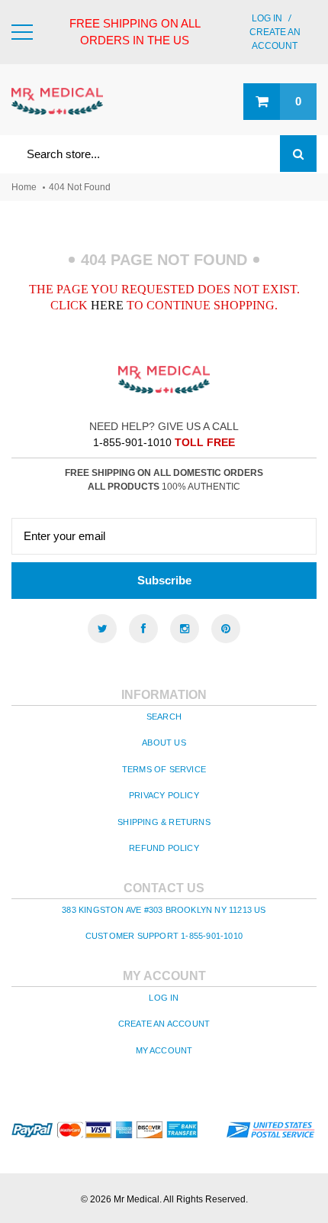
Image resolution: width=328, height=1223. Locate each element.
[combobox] (164, 153)
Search (164, 716)
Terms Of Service (164, 769)
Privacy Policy (164, 795)
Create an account (164, 1023)
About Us (164, 742)
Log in (267, 18)
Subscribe (164, 580)
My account (164, 1050)
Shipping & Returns (164, 822)
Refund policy (164, 848)
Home (24, 187)
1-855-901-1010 (132, 442)
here (107, 305)
